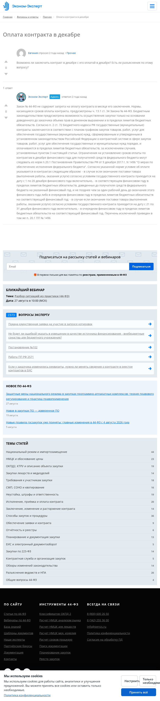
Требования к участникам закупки (29, 480)
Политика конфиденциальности (108, 633)
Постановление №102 (22, 347)
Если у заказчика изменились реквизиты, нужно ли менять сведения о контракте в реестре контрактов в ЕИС (70, 368)
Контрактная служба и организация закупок (36, 558)
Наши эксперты (14, 639)
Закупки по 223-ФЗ (18, 551)
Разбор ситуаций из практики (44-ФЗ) (42, 296)
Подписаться (141, 266)
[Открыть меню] (152, 6)
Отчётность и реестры (21, 530)
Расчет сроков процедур (55, 639)
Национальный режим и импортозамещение (36, 452)
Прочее (47, 17)
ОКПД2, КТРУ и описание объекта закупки (34, 466)
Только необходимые (149, 681)
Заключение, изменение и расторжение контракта (40, 509)
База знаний (12, 627)
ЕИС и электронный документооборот (31, 544)
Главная (7, 17)
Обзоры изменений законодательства (32, 565)
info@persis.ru (96, 627)
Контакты (10, 659)
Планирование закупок (55, 652)
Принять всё (138, 692)
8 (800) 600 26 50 (98, 614)
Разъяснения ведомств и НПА (26, 572)
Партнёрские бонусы (18, 646)
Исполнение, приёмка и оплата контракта (34, 501)
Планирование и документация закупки (33, 537)
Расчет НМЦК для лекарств (57, 627)
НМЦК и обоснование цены (24, 459)
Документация (13, 652)
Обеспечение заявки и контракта (28, 523)
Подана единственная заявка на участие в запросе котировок (50, 324)
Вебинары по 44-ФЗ (17, 620)
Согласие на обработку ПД (105, 639)
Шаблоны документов (18, 633)
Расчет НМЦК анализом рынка (60, 620)
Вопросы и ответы (27, 17)
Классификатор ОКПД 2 (55, 614)
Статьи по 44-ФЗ (15, 614)
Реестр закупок (49, 659)
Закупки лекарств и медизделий (27, 473)
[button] (6, 61)
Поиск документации (53, 646)
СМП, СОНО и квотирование (25, 487)
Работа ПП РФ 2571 (21, 357)
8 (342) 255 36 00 (98, 620)
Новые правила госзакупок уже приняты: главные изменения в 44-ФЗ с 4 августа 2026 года (67, 422)
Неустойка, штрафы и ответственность (32, 494)
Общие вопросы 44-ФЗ (21, 580)
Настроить (131, 681)
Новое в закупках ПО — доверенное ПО (32, 410)
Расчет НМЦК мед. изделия (57, 633)
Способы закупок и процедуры (26, 516)
